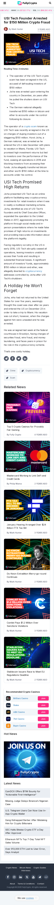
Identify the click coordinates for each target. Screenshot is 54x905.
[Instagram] (14, 877)
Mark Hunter (16, 532)
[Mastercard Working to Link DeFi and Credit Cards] (27, 456)
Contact (40, 884)
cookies (30, 898)
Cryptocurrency (33, 370)
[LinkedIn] (20, 877)
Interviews (25, 870)
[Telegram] (39, 877)
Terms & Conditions (26, 884)
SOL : (32, 10)
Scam (12, 378)
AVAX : (10, 10)
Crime (12, 370)
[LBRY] (46, 877)
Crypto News (11, 868)
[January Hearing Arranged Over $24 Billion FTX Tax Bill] (27, 505)
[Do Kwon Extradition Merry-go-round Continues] (27, 554)
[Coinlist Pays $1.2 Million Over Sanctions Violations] (27, 603)
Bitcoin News (25, 868)
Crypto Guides (40, 868)
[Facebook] (7, 877)
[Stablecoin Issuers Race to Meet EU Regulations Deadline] (27, 652)
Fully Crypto (15, 434)
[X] (27, 877)
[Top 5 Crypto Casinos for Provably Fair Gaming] (27, 407)
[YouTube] (33, 877)
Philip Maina (16, 483)
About (12, 884)
